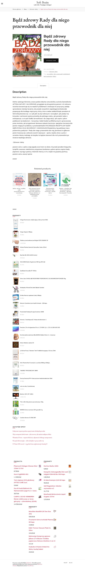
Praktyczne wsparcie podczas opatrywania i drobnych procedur (29, 431)
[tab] (43, 86)
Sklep (65, 562)
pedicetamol (66, 74)
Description (43, 85)
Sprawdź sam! (51, 60)
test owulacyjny (48, 76)
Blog (70, 562)
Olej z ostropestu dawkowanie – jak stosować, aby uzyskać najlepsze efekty (32, 434)
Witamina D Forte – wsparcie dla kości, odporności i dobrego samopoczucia (32, 437)
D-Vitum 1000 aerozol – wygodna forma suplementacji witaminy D (30, 444)
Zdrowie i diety (53, 71)
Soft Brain (43, 2)
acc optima (50, 74)
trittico (54, 76)
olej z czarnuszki (58, 74)
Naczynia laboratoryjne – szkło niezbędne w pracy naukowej (28, 441)
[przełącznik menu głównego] (2, 3)
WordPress (30, 565)
